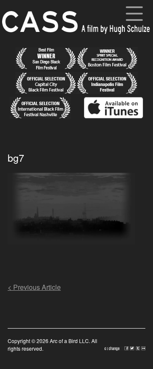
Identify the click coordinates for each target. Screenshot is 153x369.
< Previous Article (34, 287)
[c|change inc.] (115, 348)
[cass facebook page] (127, 348)
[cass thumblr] (139, 348)
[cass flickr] (143, 348)
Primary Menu (134, 14)
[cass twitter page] (133, 348)
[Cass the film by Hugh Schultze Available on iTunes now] (107, 116)
